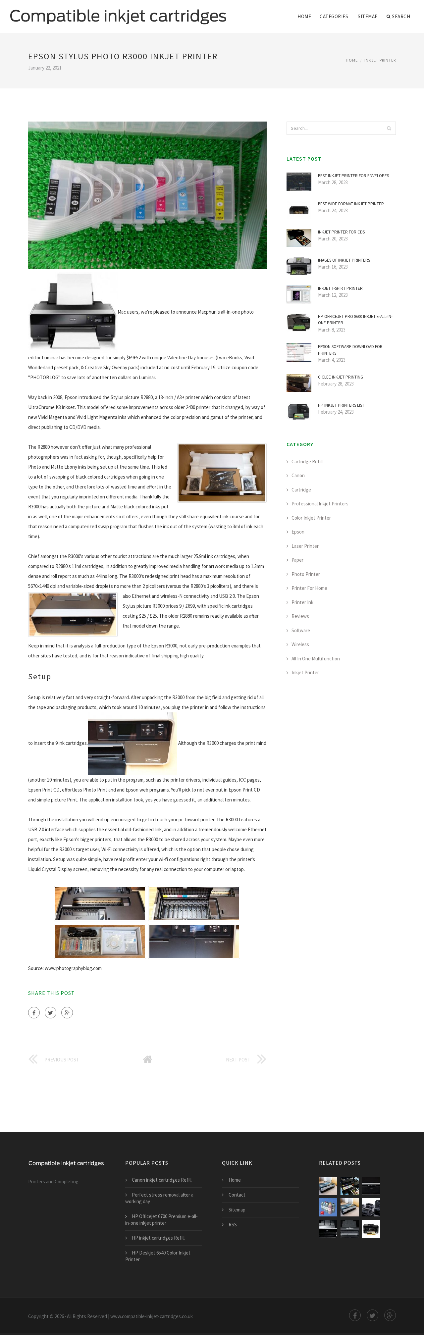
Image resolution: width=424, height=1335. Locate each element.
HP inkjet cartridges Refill (158, 1238)
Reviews (300, 616)
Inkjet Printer (380, 60)
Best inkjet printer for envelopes (353, 176)
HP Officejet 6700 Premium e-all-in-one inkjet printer (161, 1219)
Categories (334, 16)
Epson (298, 532)
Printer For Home (309, 588)
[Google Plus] (67, 1012)
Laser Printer (305, 546)
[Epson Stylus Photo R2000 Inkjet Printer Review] (371, 1186)
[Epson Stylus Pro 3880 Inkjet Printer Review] (328, 1229)
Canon (298, 475)
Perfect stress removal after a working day (159, 1198)
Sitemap (368, 16)
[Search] (389, 128)
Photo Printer (306, 574)
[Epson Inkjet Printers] (371, 1207)
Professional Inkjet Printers (320, 503)
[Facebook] (34, 1012)
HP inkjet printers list (341, 405)
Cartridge (301, 490)
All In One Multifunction (316, 658)
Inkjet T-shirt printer (340, 288)
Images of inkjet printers (344, 260)
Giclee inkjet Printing (340, 377)
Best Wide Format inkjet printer (351, 204)
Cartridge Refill (307, 461)
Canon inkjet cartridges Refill (161, 1180)
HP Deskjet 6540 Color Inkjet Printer (157, 1256)
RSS (233, 1224)
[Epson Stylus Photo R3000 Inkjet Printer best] (350, 1186)
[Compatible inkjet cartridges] (118, 12)
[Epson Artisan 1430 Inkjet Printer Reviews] (350, 1229)
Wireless (300, 644)
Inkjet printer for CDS (341, 232)
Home (304, 16)
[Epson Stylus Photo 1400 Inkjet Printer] (350, 1207)
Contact (237, 1195)
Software (301, 630)
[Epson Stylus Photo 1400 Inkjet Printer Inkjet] (328, 1186)
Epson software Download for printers (350, 350)
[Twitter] (50, 1012)
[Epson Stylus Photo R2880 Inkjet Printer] (328, 1207)
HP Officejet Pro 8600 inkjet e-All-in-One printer (355, 320)
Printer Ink (302, 602)
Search (401, 16)
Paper (297, 560)
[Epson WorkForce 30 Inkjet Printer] (371, 1229)
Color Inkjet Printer (311, 518)
